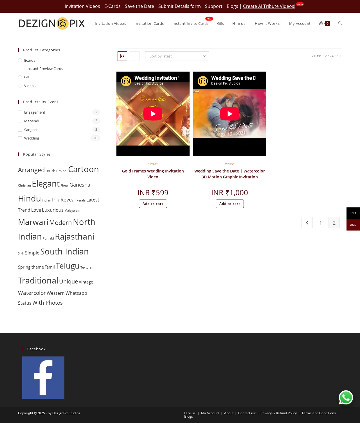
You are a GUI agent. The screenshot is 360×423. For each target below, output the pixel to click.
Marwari (33, 221)
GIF (27, 76)
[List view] (135, 56)
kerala (81, 200)
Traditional (38, 280)
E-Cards (112, 6)
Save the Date (139, 6)
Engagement (34, 112)
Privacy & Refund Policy (278, 413)
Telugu (68, 265)
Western (56, 293)
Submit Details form (179, 6)
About (228, 413)
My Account (210, 413)
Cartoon (83, 169)
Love (36, 210)
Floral (64, 185)
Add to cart (153, 203)
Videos (153, 163)
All (339, 56)
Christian (24, 185)
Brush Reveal (56, 171)
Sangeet (31, 129)
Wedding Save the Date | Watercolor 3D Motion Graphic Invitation (229, 174)
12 (325, 56)
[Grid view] (122, 56)
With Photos (47, 302)
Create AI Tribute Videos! (269, 6)
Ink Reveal (64, 199)
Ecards (29, 60)
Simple (32, 253)
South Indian (64, 251)
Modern (60, 222)
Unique (68, 281)
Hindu (29, 198)
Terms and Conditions (319, 413)
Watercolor (32, 292)
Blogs (232, 6)
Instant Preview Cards (44, 68)
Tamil (50, 267)
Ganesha (79, 184)
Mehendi (31, 120)
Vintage (86, 282)
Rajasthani (74, 236)
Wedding (31, 138)
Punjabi (48, 238)
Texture (85, 267)
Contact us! (247, 413)
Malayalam (72, 210)
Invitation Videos (82, 6)
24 (332, 56)
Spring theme (31, 267)
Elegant (46, 183)
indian (46, 200)
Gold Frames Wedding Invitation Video (153, 174)
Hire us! (190, 413)
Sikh (21, 253)
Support (213, 6)
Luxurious (53, 210)
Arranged (31, 170)
